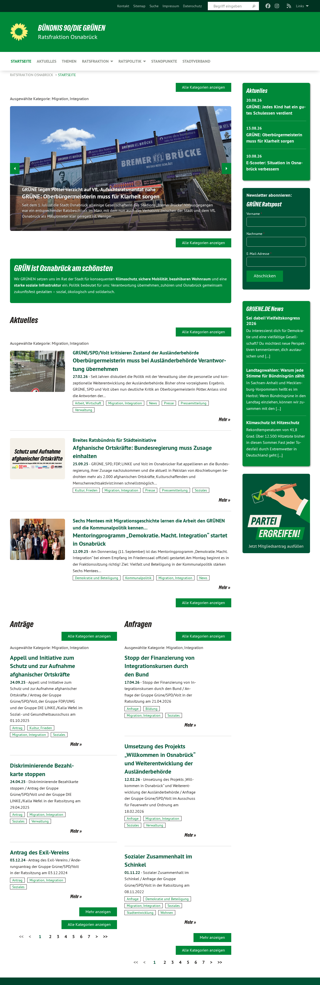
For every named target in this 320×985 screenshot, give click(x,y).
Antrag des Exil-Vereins (39, 852)
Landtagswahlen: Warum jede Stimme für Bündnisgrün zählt (275, 373)
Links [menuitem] (300, 6)
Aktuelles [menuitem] (46, 61)
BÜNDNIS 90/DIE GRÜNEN (71, 27)
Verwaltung (83, 410)
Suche (154, 6)
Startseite (67, 75)
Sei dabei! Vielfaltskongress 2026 (273, 321)
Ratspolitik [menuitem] (130, 61)
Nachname (255, 233)
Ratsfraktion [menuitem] (95, 61)
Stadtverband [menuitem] (196, 61)
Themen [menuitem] (69, 61)
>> (105, 936)
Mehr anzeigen (98, 911)
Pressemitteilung (193, 403)
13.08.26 (254, 128)
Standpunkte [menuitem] (164, 61)
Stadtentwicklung (140, 912)
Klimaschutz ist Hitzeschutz (272, 422)
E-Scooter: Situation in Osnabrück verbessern (79, 196)
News (153, 403)
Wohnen (166, 912)
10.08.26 (254, 156)
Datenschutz (192, 6)
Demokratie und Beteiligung (96, 578)
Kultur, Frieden (86, 490)
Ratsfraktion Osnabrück (32, 75)
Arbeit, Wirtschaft (88, 403)
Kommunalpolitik (138, 578)
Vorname (254, 213)
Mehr (223, 419)
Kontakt (123, 6)
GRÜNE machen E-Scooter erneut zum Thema (70, 189)
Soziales (201, 490)
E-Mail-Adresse (259, 253)
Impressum (170, 6)
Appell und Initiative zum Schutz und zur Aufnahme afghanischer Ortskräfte (42, 666)
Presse (169, 403)
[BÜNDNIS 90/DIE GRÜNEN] (19, 32)
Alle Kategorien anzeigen (203, 87)
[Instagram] (277, 6)
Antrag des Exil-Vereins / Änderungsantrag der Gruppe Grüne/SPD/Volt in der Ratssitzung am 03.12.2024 (45, 866)
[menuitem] (123, 6)
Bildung (152, 708)
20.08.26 (254, 100)
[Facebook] (268, 6)
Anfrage (132, 708)
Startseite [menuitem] (21, 61)
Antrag (17, 728)
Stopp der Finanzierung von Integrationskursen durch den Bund (159, 666)
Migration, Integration (125, 403)
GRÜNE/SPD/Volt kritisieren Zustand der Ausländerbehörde (136, 352)
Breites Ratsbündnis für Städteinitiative (114, 440)
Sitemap (139, 6)
